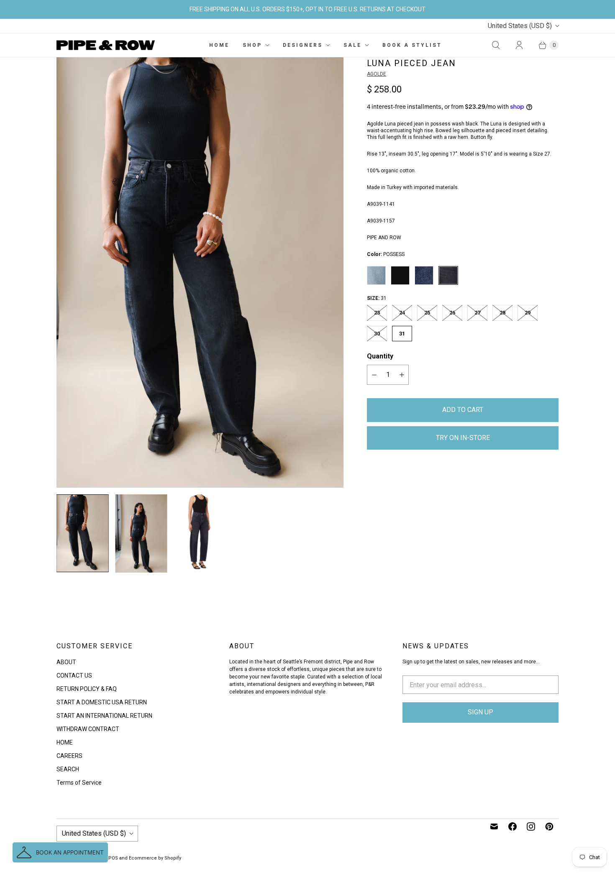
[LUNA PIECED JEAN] (199, 272)
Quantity (380, 356)
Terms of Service (79, 782)
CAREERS (69, 755)
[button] (60, 852)
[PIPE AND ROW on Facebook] (512, 826)
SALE (352, 45)
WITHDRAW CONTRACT (87, 729)
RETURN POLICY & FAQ (86, 689)
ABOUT (66, 662)
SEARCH (67, 769)
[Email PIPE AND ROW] (494, 826)
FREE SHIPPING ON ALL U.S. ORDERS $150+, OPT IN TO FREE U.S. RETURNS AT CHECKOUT (307, 9)
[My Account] (519, 45)
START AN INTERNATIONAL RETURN (104, 715)
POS (113, 858)
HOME (219, 45)
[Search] (495, 45)
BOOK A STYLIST (412, 45)
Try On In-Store (463, 438)
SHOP (252, 45)
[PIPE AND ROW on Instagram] (531, 826)
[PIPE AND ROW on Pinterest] (549, 826)
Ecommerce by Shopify (155, 858)
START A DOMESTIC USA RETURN (101, 702)
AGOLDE (376, 74)
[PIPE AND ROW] (105, 45)
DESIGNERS (303, 45)
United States (520, 26)
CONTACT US (74, 675)
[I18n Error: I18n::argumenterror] (82, 533)
